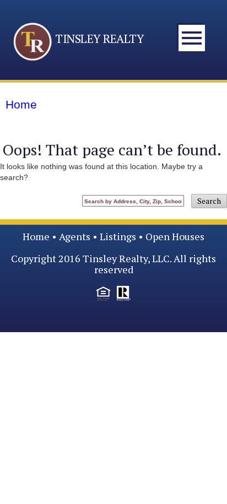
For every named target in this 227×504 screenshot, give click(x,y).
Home (36, 236)
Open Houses (174, 236)
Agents (74, 236)
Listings (118, 236)
